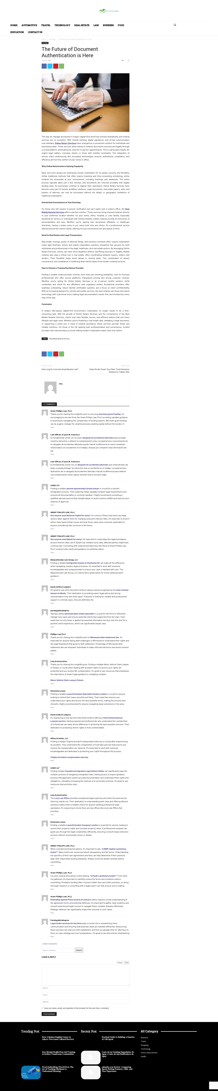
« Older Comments (49, 944)
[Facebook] (44, 66)
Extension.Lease (57, 691)
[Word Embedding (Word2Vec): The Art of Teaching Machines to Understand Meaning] (31, 1072)
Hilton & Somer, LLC (59, 738)
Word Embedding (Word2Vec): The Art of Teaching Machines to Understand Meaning (57, 1069)
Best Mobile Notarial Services (59, 339)
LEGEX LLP (55, 485)
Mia (61, 383)
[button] (175, 25)
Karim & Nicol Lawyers (60, 587)
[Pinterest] (55, 66)
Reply (52, 427)
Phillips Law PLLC (58, 634)
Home (44, 39)
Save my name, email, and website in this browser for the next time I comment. (76, 1008)
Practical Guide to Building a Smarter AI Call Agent (118, 1038)
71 (128, 60)
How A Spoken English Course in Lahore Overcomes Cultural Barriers (58, 1038)
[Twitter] (49, 66)
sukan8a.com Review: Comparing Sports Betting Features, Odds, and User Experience (117, 1069)
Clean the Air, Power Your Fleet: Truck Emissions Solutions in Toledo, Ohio (109, 370)
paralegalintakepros (59, 610)
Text (126, 963)
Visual (119, 963)
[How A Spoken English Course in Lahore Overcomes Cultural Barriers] (31, 1042)
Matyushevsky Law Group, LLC (64, 560)
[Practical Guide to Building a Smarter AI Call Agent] (91, 1042)
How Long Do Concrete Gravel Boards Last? (60, 369)
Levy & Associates (58, 661)
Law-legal (52, 39)
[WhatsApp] (61, 66)
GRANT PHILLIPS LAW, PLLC (62, 512)
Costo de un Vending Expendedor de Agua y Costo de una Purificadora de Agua (118, 1054)
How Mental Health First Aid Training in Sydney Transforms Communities (58, 1053)
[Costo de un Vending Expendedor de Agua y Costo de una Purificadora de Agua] (91, 1057)
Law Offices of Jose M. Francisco (65, 434)
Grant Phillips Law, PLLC (61, 411)
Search (79, 950)
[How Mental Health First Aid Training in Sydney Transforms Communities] (31, 1057)
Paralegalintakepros (59, 920)
